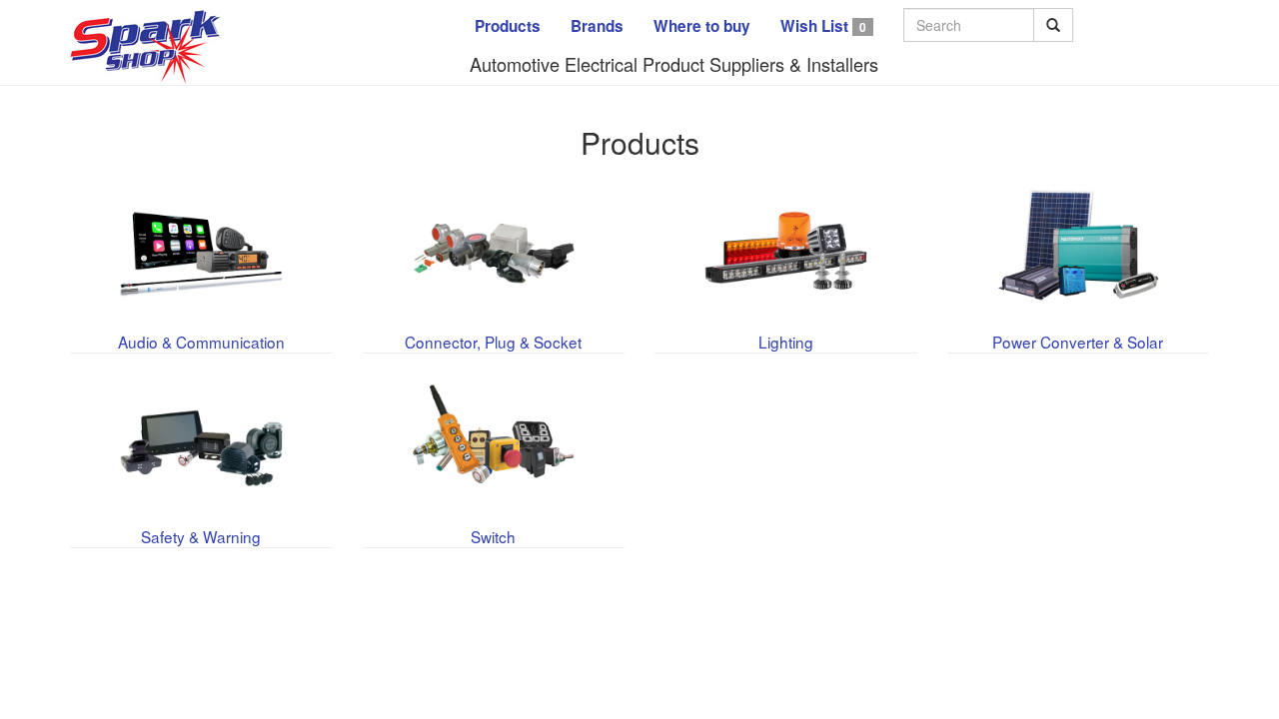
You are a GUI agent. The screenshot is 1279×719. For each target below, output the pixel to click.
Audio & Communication (201, 342)
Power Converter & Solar (1077, 342)
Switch (493, 536)
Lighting (785, 342)
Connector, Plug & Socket (493, 342)
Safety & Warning (201, 536)
